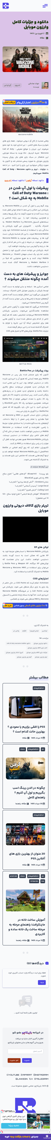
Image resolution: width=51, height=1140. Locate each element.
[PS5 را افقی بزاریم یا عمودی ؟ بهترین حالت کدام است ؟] (25, 713)
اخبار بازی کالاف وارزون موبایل (37, 648)
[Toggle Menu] (44, 5)
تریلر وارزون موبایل (41, 657)
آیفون (29, 180)
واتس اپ (16, 631)
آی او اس (7, 85)
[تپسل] (4, 101)
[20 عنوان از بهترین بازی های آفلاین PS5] (25, 840)
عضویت (27, 1060)
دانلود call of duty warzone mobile (18, 643)
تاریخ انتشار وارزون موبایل (14, 652)
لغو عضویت (14, 1060)
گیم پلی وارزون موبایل (24, 657)
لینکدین (44, 631)
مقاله (42, 38)
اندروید (17, 85)
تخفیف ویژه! (13, 1125)
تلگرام (24, 631)
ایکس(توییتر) (34, 631)
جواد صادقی (33, 83)
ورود (42, 982)
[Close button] (48, 1111)
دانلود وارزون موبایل (40, 643)
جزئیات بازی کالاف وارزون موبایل (36, 652)
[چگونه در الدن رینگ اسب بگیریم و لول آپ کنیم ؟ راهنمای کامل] (25, 776)
